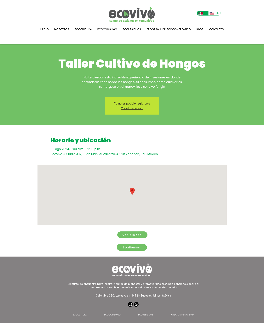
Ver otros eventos (132, 108)
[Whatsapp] (136, 304)
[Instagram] (130, 304)
